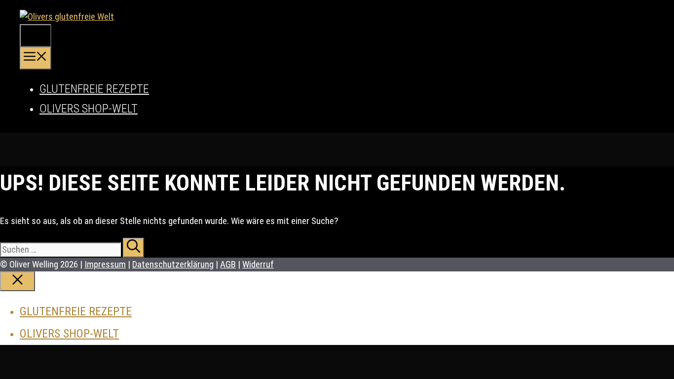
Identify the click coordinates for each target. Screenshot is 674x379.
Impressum (105, 264)
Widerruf (258, 264)
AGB (228, 264)
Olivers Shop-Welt (88, 108)
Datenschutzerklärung (173, 264)
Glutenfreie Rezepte (94, 89)
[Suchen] (133, 248)
